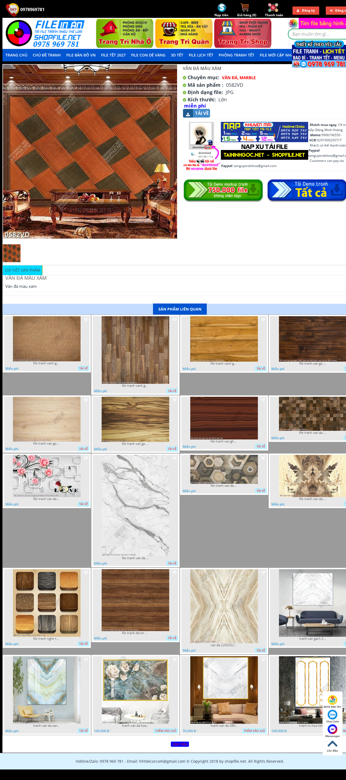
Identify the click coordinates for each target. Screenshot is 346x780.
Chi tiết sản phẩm (22, 270)
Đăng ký (308, 10)
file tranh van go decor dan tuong (135, 444)
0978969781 (32, 9)
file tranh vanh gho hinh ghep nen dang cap (135, 386)
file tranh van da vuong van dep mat (312, 433)
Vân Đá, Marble (239, 77)
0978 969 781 (332, 707)
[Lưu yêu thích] (86, 319)
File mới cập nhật (278, 55)
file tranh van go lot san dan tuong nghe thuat (46, 443)
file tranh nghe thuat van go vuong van (46, 639)
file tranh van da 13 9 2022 (312, 499)
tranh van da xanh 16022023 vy (46, 726)
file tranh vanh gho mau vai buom (46, 363)
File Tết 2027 (113, 55)
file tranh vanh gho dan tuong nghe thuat (224, 363)
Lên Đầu (332, 750)
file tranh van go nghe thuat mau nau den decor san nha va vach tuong (312, 363)
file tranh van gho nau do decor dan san (224, 441)
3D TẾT (177, 55)
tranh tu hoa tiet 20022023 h (312, 726)
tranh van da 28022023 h (224, 726)
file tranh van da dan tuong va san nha (224, 486)
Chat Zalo (332, 721)
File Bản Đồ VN (81, 55)
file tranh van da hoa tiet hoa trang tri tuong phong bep (46, 499)
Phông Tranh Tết (236, 55)
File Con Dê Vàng (148, 55)
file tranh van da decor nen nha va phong (135, 558)
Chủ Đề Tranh (47, 55)
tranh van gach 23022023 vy (312, 639)
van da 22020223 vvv (224, 645)
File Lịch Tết (201, 55)
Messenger (332, 736)
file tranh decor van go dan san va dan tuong (135, 633)
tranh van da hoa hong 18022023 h (135, 726)
